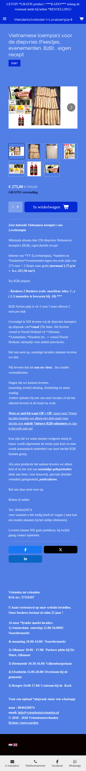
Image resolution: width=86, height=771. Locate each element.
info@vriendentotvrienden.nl (38, 713)
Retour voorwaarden (23, 723)
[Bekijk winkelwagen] (81, 19)
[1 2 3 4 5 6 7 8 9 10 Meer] (15, 207)
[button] (16, 151)
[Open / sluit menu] (4, 19)
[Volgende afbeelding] (71, 107)
